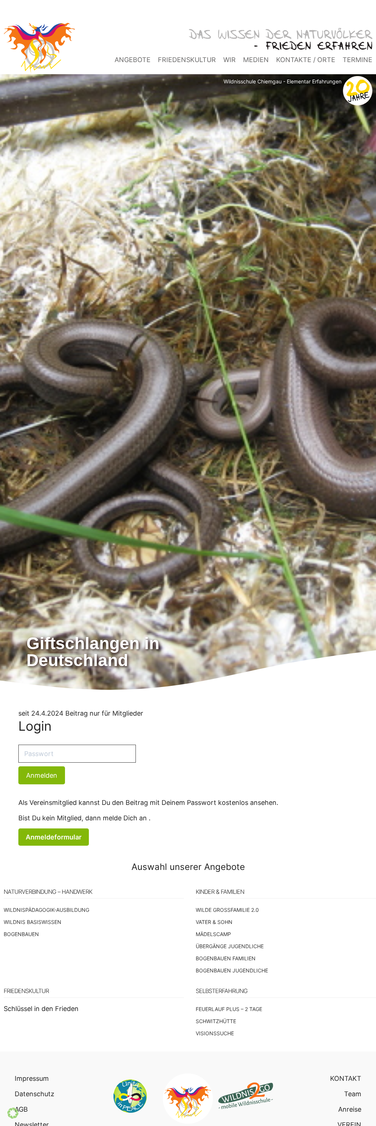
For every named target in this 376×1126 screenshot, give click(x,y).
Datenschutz (34, 1094)
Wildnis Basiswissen (32, 922)
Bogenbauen (21, 934)
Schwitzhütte (216, 1021)
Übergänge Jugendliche (230, 946)
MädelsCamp (213, 934)
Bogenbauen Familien (226, 958)
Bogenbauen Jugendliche (232, 970)
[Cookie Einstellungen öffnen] (12, 1116)
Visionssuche (215, 1033)
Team (352, 1094)
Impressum (32, 1078)
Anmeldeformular (54, 837)
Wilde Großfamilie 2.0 (227, 910)
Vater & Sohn (214, 922)
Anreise (349, 1109)
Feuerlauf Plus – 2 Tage (229, 1009)
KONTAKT (345, 1078)
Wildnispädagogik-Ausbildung (46, 910)
